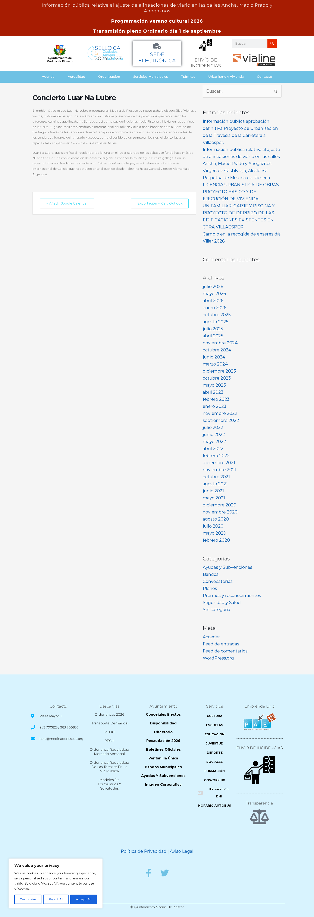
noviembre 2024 (220, 342)
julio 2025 (213, 328)
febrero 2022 (216, 455)
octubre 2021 (216, 476)
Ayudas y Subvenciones (227, 567)
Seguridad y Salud (222, 602)
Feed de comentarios (225, 651)
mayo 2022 (214, 441)
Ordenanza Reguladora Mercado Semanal (109, 751)
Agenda (48, 77)
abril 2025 (213, 335)
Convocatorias (218, 581)
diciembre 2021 (219, 462)
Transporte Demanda (109, 723)
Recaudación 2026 (163, 741)
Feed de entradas (221, 643)
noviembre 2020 (220, 512)
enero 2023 (214, 406)
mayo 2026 (214, 293)
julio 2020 (213, 526)
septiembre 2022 (221, 420)
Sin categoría (216, 609)
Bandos (211, 574)
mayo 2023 (214, 385)
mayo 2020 (214, 533)
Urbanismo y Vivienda (226, 77)
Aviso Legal (181, 851)
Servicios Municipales (150, 77)
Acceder (211, 636)
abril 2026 (213, 300)
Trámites (188, 77)
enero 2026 (214, 307)
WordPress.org (218, 658)
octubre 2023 (217, 378)
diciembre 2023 (219, 371)
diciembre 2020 (219, 504)
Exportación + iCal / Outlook (159, 203)
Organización (109, 77)
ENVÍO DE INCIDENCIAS (259, 748)
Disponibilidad (163, 723)
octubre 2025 (217, 314)
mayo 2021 (214, 497)
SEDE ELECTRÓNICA (157, 57)
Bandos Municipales (163, 767)
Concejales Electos (163, 714)
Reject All (56, 899)
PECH (109, 741)
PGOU (109, 732)
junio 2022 (214, 434)
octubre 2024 (217, 349)
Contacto (264, 77)
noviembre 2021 (219, 469)
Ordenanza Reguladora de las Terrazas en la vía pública (109, 767)
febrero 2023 (216, 399)
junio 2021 (213, 490)
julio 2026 (213, 286)
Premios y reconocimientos (232, 595)
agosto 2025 (215, 321)
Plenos (210, 588)
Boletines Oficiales (163, 749)
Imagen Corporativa (163, 784)
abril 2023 (213, 392)
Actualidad (76, 77)
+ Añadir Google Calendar (67, 203)
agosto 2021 (215, 483)
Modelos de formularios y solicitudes (109, 784)
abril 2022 (213, 448)
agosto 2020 (216, 519)
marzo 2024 (215, 364)
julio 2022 (213, 427)
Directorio (163, 732)
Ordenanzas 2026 (109, 714)
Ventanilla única (163, 758)
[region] (56, 883)
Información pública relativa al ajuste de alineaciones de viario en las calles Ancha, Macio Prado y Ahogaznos (241, 156)
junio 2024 (214, 357)
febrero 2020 (216, 540)
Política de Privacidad (143, 851)
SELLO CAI (108, 48)
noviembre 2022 (220, 413)
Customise (28, 899)
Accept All (83, 899)
